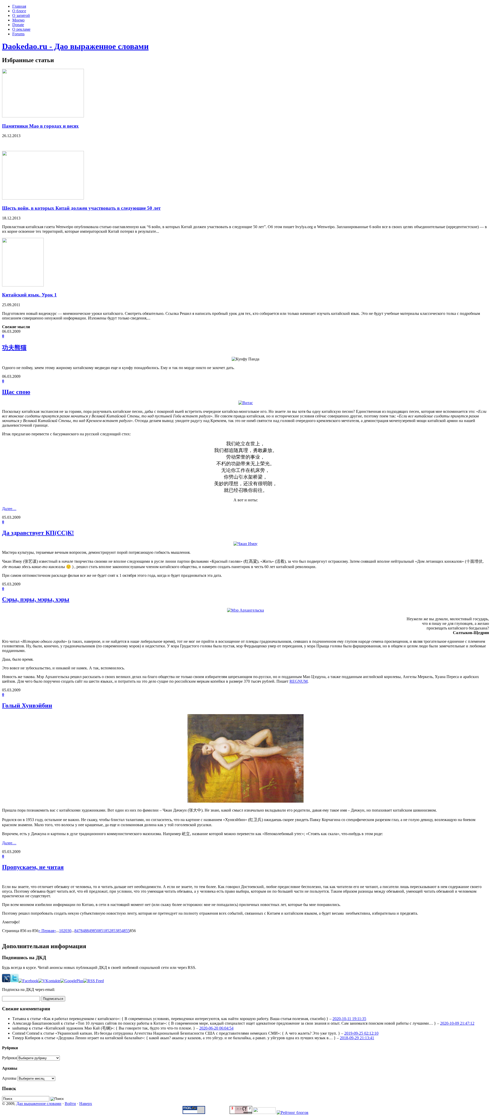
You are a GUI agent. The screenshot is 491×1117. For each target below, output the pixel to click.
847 (77, 930)
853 (114, 930)
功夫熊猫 (14, 347)
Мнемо (18, 20)
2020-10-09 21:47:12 (457, 1023)
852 (108, 930)
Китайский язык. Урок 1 (29, 294)
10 (61, 930)
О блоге (19, 11)
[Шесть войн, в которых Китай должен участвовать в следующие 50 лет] (43, 198)
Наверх (85, 1103)
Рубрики (9, 1058)
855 (127, 930)
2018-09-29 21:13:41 (357, 1038)
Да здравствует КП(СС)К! (38, 532)
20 (65, 930)
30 (69, 930)
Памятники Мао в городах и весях (40, 126)
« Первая (46, 930)
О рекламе (21, 29)
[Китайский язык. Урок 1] (23, 285)
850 (96, 930)
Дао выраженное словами (38, 1103)
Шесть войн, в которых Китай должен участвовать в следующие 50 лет (81, 208)
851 (102, 930)
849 (90, 930)
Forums (18, 34)
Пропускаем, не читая (33, 867)
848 (84, 930)
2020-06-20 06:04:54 (216, 1028)
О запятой (21, 15)
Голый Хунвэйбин (27, 705)
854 (120, 930)
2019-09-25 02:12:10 (361, 1033)
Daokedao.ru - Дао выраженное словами (75, 46)
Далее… (9, 508)
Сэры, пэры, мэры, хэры (35, 599)
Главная (19, 6)
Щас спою (16, 392)
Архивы (9, 1078)
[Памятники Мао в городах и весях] (43, 116)
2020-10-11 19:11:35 (349, 1018)
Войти (70, 1103)
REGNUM (298, 681)
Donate (18, 25)
